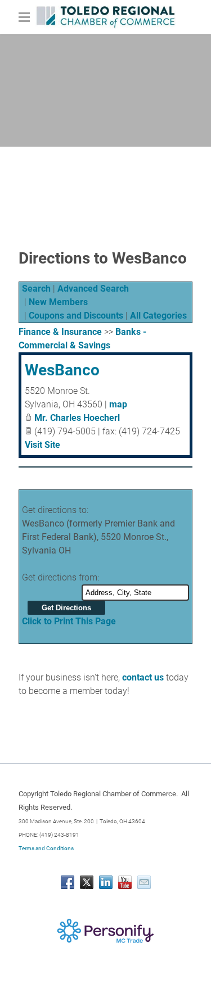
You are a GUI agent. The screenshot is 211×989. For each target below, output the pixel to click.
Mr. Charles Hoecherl (77, 417)
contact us (143, 677)
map (118, 404)
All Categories (158, 315)
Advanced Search (93, 288)
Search (36, 288)
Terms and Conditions (46, 848)
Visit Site (42, 444)
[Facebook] (67, 882)
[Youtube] (125, 882)
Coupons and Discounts (76, 315)
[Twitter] (86, 882)
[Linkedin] (106, 882)
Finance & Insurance (60, 331)
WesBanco (62, 370)
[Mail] (144, 882)
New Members (58, 302)
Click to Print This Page (69, 621)
